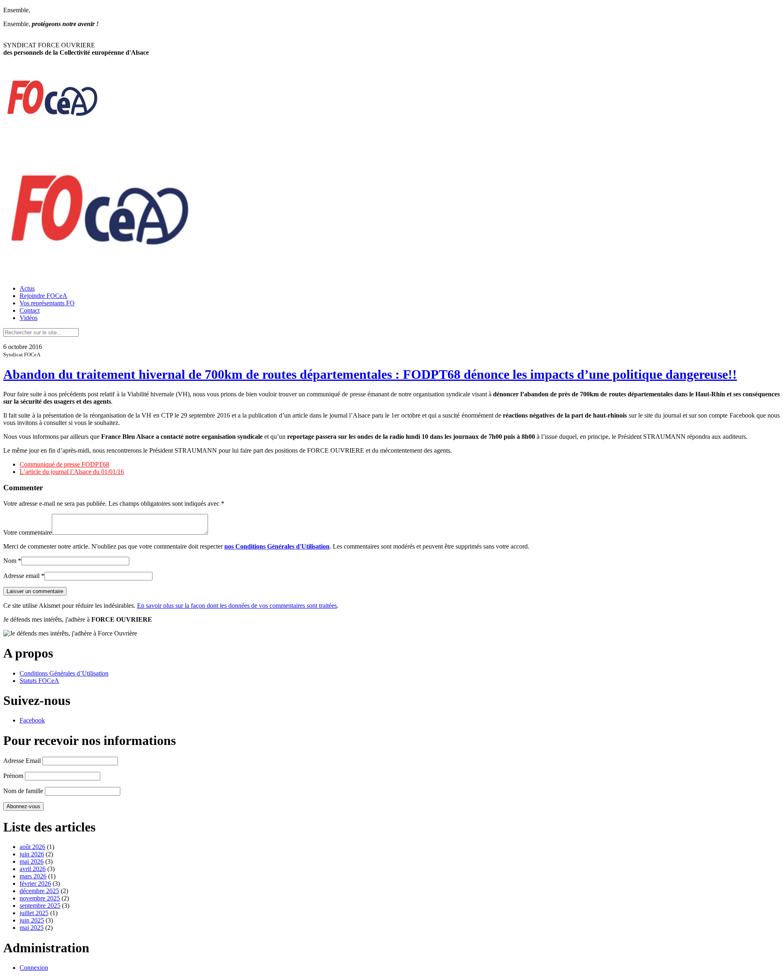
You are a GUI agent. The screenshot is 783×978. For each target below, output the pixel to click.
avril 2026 (33, 868)
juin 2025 (32, 920)
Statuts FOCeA (39, 680)
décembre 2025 (39, 890)
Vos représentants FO (47, 303)
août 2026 (32, 846)
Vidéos (29, 317)
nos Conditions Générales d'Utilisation (277, 546)
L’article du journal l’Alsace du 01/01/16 (72, 471)
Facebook (32, 720)
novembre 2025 (40, 898)
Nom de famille (23, 790)
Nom (9, 560)
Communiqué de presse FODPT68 (64, 464)
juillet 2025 (34, 912)
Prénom (13, 775)
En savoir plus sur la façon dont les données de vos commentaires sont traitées (237, 605)
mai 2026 (32, 861)
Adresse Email (22, 760)
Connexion (34, 967)
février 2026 (35, 883)
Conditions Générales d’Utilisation (64, 673)
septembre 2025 (40, 905)
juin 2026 (32, 854)
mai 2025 (32, 927)
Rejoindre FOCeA (43, 295)
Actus (27, 288)
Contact (30, 310)
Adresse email (21, 575)
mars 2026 (33, 876)
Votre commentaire (27, 532)
